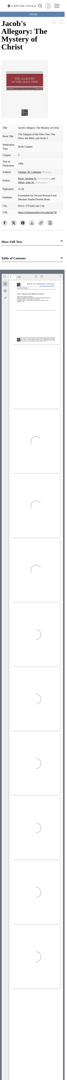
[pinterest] (23, 223)
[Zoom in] (42, 276)
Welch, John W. (26, 182)
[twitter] (13, 223)
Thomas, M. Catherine (29, 172)
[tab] (5, 284)
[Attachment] (5, 297)
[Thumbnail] (5, 283)
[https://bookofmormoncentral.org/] (47, 285)
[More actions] (60, 276)
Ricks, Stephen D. (27, 178)
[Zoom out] (36, 276)
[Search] (4, 276)
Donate (33, 14)
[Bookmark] (5, 290)
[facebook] (4, 223)
